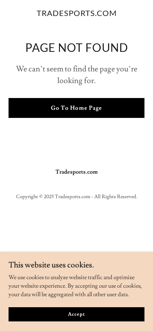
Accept (76, 314)
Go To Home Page (76, 108)
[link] (77, 14)
